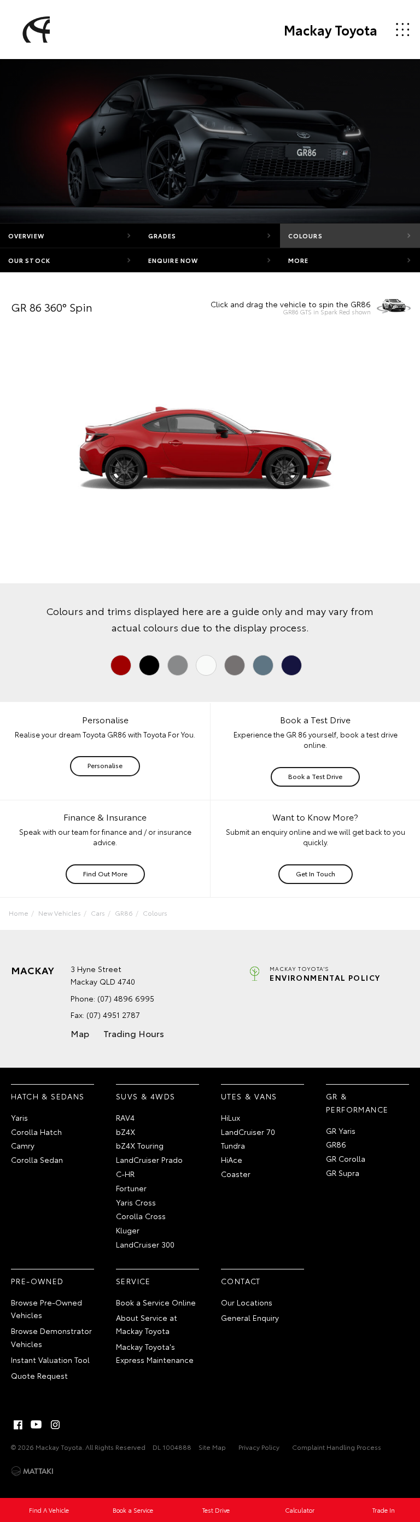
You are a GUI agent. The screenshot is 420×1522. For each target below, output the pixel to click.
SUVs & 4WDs (145, 1096)
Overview (26, 235)
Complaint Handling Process (336, 1446)
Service (133, 1280)
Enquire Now (173, 260)
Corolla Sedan (37, 1159)
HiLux (230, 1117)
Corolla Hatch (36, 1131)
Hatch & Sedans (48, 1096)
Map (80, 1033)
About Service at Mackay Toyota (146, 1324)
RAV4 (125, 1117)
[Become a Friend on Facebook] (18, 1425)
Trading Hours (133, 1033)
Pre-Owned (37, 1280)
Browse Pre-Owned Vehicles (46, 1309)
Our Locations (246, 1302)
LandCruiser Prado (149, 1159)
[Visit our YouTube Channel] (37, 1425)
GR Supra (342, 1172)
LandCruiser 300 (145, 1244)
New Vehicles (59, 912)
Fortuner (131, 1188)
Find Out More (105, 873)
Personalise (105, 765)
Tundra (233, 1145)
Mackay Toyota (330, 29)
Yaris (19, 1117)
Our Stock (29, 260)
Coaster (235, 1173)
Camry (22, 1145)
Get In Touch (315, 873)
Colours (305, 235)
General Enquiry (250, 1317)
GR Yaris (340, 1130)
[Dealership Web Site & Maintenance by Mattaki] (32, 1471)
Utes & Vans (249, 1096)
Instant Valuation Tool (50, 1359)
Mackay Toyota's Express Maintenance (155, 1353)
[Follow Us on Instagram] (55, 1425)
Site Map (212, 1446)
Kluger (127, 1230)
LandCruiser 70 (248, 1131)
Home (18, 912)
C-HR (125, 1173)
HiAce (231, 1159)
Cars (98, 912)
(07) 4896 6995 (125, 998)
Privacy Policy (258, 1446)
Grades (162, 235)
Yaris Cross (136, 1202)
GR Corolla (345, 1158)
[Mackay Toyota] (34, 29)
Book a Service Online (156, 1302)
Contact (241, 1280)
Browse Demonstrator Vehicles (51, 1337)
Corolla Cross (141, 1215)
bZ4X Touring (140, 1145)
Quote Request (39, 1375)
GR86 (124, 912)
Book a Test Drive (315, 776)
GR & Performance (357, 1103)
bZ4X (125, 1131)
